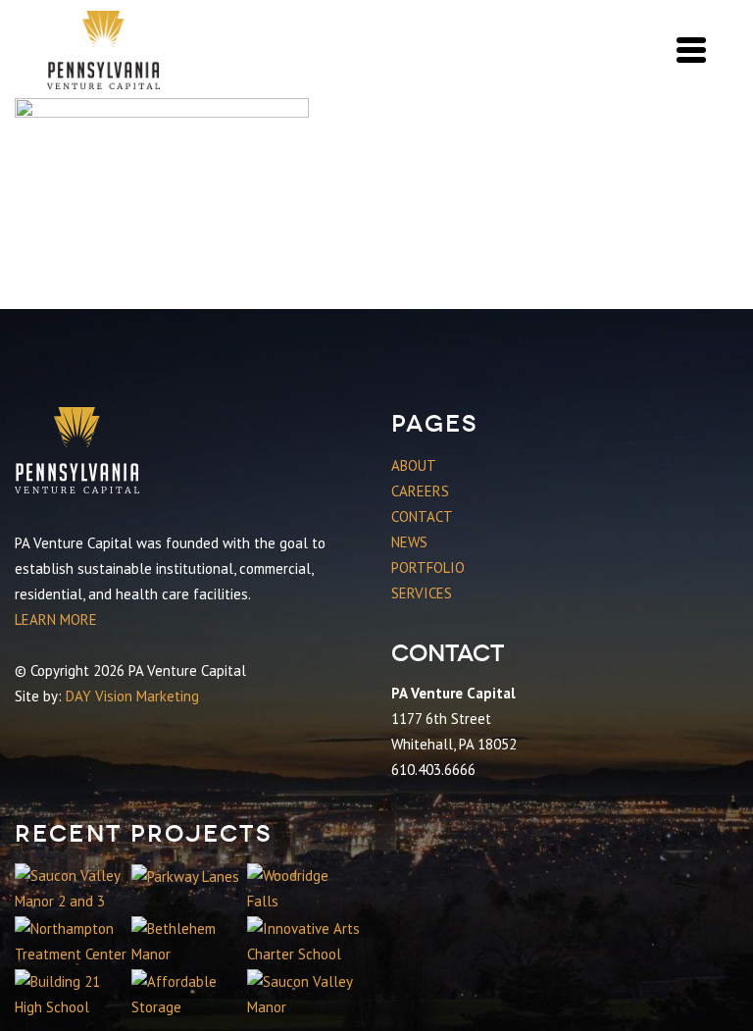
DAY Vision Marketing (132, 696)
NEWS (409, 542)
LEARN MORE (56, 619)
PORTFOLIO (428, 567)
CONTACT (422, 516)
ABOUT (413, 465)
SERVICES (421, 593)
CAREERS (420, 491)
